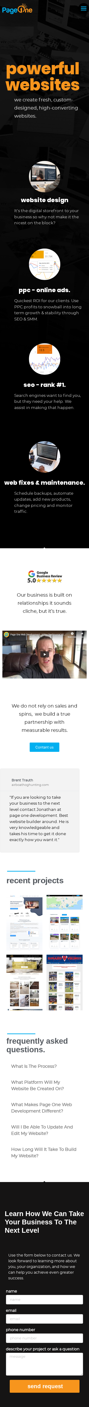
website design (44, 200)
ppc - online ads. (44, 290)
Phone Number (20, 1330)
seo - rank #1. (44, 385)
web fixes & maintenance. (44, 483)
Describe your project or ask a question (43, 1349)
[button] (44, 1067)
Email (11, 1310)
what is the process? (34, 1066)
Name (11, 1291)
